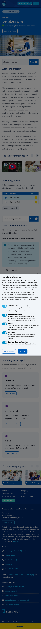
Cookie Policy (32, 299)
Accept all (23, 351)
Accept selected (9, 351)
